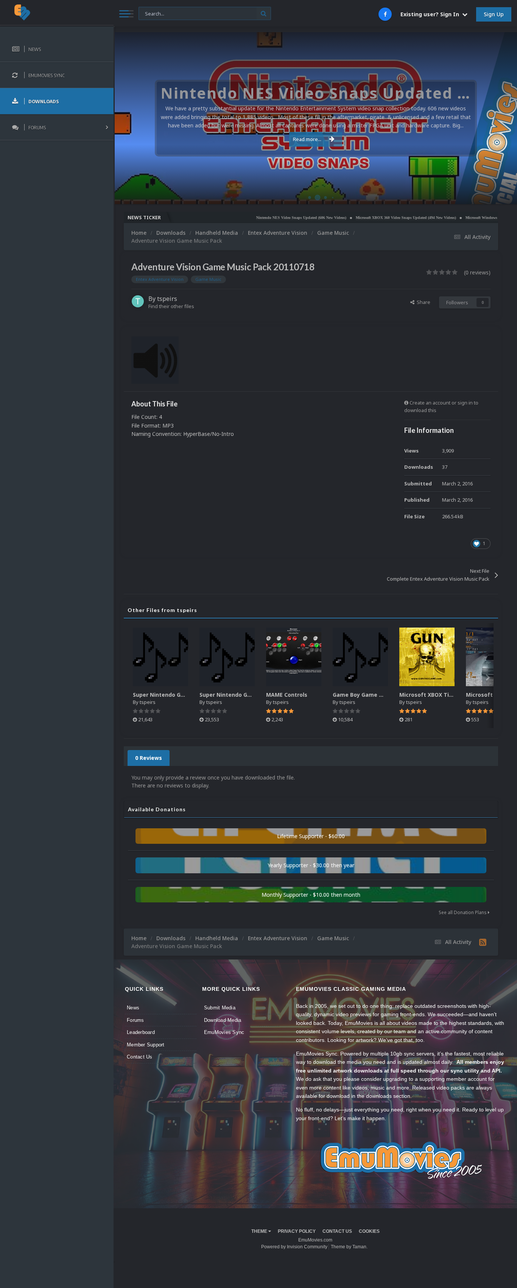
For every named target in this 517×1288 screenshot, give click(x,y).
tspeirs (167, 298)
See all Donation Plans (463, 912)
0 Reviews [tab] (148, 757)
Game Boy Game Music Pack (371, 694)
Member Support (146, 1045)
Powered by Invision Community (294, 1246)
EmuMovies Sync (224, 1032)
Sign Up (494, 14)
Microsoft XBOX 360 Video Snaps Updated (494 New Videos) (372, 217)
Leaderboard (141, 1032)
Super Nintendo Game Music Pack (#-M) (253, 694)
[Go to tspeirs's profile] (137, 301)
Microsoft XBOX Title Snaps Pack (444, 694)
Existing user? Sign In (431, 14)
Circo (503, 194)
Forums (135, 1020)
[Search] (264, 13)
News (133, 1008)
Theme (259, 1231)
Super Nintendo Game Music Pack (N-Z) (186, 694)
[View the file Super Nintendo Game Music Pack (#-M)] (227, 657)
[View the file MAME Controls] (293, 657)
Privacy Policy (297, 1231)
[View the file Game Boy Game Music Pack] (360, 657)
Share (422, 302)
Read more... (307, 139)
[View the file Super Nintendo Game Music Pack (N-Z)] (160, 657)
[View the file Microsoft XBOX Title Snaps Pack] (427, 657)
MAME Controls (286, 694)
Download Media (222, 1020)
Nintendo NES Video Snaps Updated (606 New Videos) (268, 217)
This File (152, 13)
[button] (491, 118)
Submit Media (219, 1008)
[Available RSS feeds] (483, 942)
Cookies (369, 1231)
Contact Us (140, 1057)
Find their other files (171, 306)
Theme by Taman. (349, 1246)
